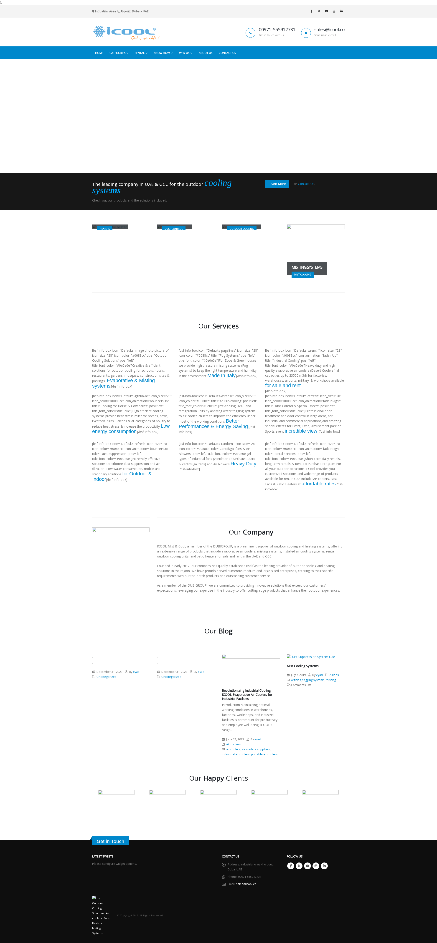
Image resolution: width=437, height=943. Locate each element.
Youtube (307, 865)
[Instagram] (334, 11)
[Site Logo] (126, 32)
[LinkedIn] (341, 11)
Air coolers (233, 744)
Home (99, 53)
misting (331, 680)
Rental (140, 53)
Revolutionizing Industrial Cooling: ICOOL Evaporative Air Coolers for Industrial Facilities (247, 694)
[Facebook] (311, 11)
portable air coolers (264, 754)
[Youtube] (326, 11)
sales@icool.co (246, 884)
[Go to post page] (251, 669)
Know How (162, 53)
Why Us (184, 53)
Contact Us (227, 53)
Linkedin (324, 865)
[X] (319, 11)
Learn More (277, 184)
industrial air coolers (236, 754)
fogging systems (313, 680)
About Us (205, 53)
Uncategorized (107, 677)
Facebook (290, 865)
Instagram (316, 865)
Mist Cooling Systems (303, 666)
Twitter (299, 865)
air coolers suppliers (256, 749)
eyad (136, 672)
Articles (296, 680)
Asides (334, 675)
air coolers (233, 749)
